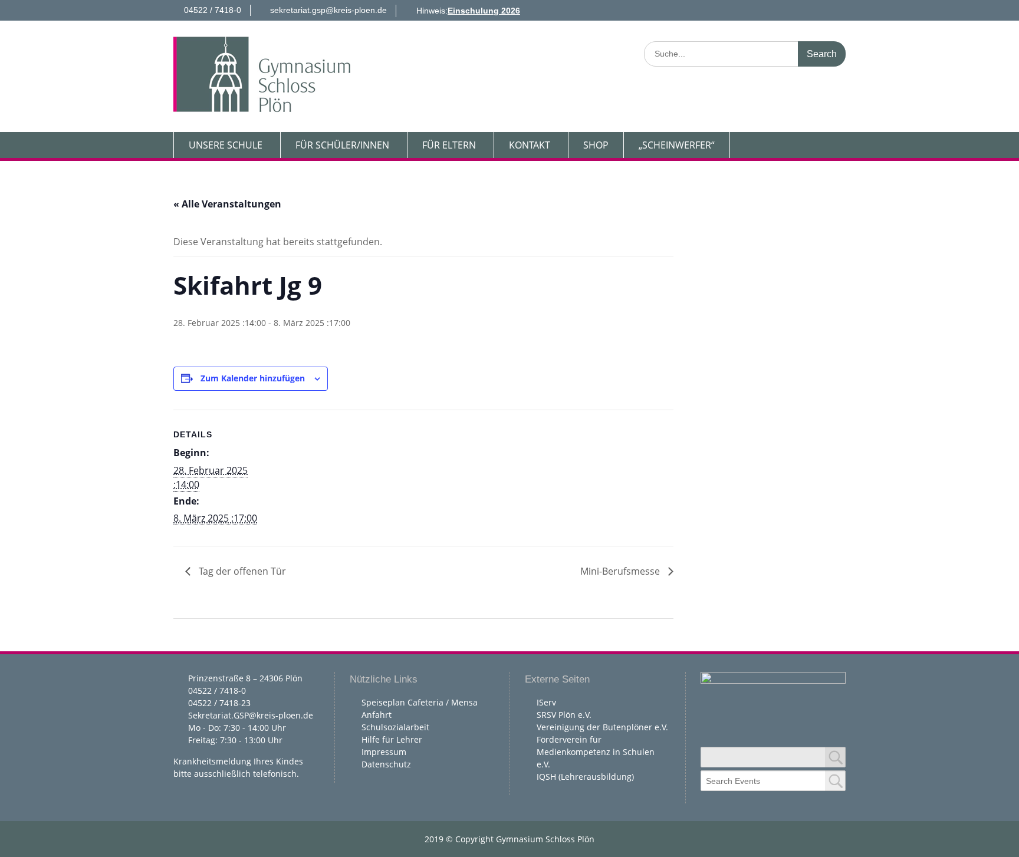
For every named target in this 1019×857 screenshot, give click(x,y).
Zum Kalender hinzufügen (252, 378)
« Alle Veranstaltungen (227, 203)
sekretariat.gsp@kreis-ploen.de (328, 10)
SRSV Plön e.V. (564, 714)
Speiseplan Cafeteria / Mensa (419, 702)
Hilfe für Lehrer (391, 739)
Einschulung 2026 (484, 10)
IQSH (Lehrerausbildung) (585, 776)
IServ (546, 702)
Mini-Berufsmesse (621, 571)
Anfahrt (376, 714)
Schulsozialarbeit (395, 727)
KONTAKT (529, 145)
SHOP (596, 145)
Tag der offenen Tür (241, 571)
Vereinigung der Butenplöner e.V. (602, 727)
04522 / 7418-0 (212, 10)
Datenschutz (386, 764)
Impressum (383, 751)
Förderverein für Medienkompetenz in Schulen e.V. (596, 752)
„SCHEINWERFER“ (677, 145)
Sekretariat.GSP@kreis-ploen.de (250, 715)
